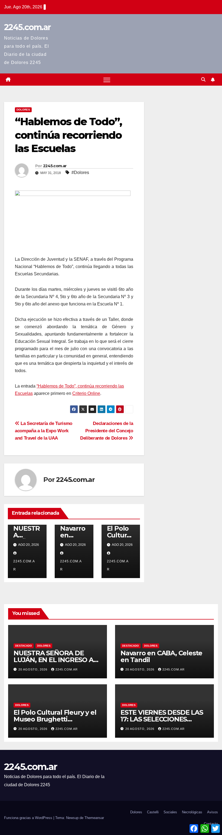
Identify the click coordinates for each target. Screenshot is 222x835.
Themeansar (94, 818)
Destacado (23, 645)
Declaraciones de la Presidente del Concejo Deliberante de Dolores (106, 431)
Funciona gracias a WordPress (28, 818)
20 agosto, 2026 (33, 669)
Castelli (153, 812)
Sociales (170, 812)
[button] (203, 79)
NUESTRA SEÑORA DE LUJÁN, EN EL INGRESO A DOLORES (53, 659)
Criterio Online (86, 393)
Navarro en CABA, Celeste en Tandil (161, 656)
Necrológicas (192, 812)
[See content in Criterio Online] (72, 222)
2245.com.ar (27, 27)
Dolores (23, 109)
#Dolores (80, 172)
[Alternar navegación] (106, 79)
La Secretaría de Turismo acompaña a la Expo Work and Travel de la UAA (43, 431)
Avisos (212, 812)
